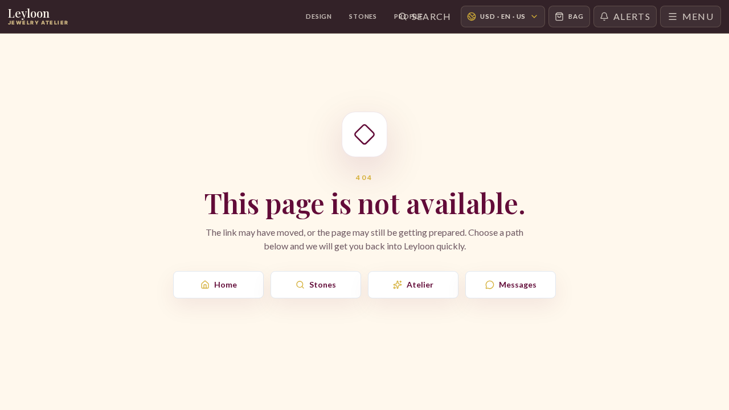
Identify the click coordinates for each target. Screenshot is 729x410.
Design (319, 16)
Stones (363, 16)
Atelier (420, 284)
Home (225, 284)
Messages (517, 284)
